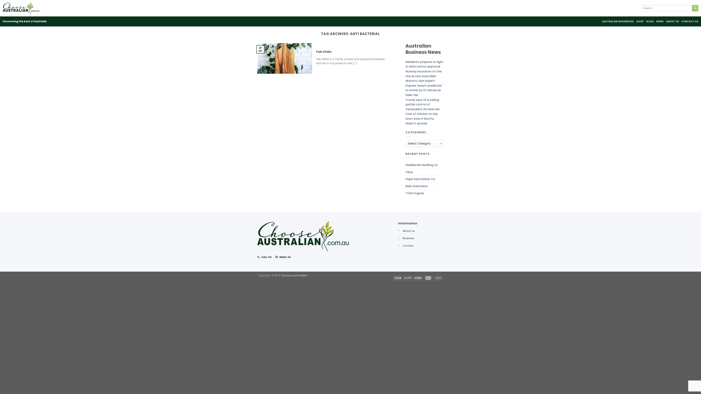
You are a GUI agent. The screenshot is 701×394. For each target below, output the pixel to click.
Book (650, 21)
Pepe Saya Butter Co (420, 179)
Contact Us (689, 21)
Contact (408, 246)
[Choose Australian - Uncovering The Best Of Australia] (21, 8)
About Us (672, 21)
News (660, 21)
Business (408, 238)
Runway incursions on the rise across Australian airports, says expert (423, 76)
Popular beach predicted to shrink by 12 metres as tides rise (423, 90)
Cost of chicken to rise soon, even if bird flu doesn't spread (421, 118)
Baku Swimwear (416, 186)
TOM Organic (414, 193)
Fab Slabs (324, 52)
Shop (640, 21)
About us (409, 231)
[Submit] (695, 8)
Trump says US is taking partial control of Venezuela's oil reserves (422, 104)
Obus (409, 172)
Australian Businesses (618, 21)
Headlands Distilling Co (421, 165)
